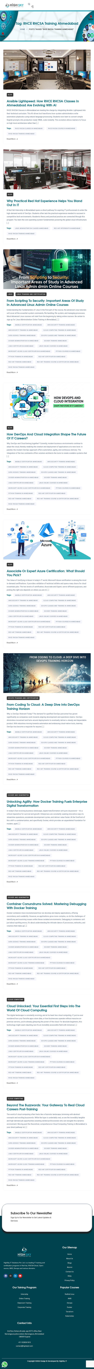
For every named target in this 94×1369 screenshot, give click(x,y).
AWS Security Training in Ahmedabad (23, 330)
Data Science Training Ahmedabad (22, 335)
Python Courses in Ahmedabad (68, 351)
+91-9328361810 (24, 1342)
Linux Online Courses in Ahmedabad (53, 346)
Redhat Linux (69, 1294)
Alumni (69, 1267)
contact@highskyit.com (24, 1346)
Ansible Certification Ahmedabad (28, 325)
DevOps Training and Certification (23, 698)
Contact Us (70, 1272)
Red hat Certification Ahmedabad (52, 356)
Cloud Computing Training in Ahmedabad (59, 330)
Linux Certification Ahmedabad (20, 346)
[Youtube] (20, 1276)
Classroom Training (24, 1303)
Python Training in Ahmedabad (20, 356)
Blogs (70, 1263)
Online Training (24, 1298)
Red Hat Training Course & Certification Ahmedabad (58, 362)
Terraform (69, 1312)
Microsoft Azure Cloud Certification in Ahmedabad (29, 351)
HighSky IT (63, 1361)
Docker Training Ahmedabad (55, 341)
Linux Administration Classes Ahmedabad (31, 228)
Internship (24, 1294)
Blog (10, 95)
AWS (69, 1298)
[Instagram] (10, 1276)
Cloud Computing (15, 999)
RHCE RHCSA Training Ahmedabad (21, 134)
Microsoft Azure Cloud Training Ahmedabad (26, 861)
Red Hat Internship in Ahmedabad (67, 228)
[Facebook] (6, 1276)
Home (22, 29)
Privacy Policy (70, 1280)
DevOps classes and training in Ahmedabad (58, 335)
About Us (69, 1258)
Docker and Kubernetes (18, 795)
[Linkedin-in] (15, 1276)
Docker (69, 1307)
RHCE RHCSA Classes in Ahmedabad (29, 128)
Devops (69, 1303)
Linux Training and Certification (31, 294)
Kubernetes (69, 1316)
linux (10, 294)
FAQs (70, 1276)
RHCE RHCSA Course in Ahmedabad (61, 128)
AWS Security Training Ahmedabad (61, 325)
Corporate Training (24, 1307)
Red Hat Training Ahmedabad (19, 362)
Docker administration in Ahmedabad (23, 341)
